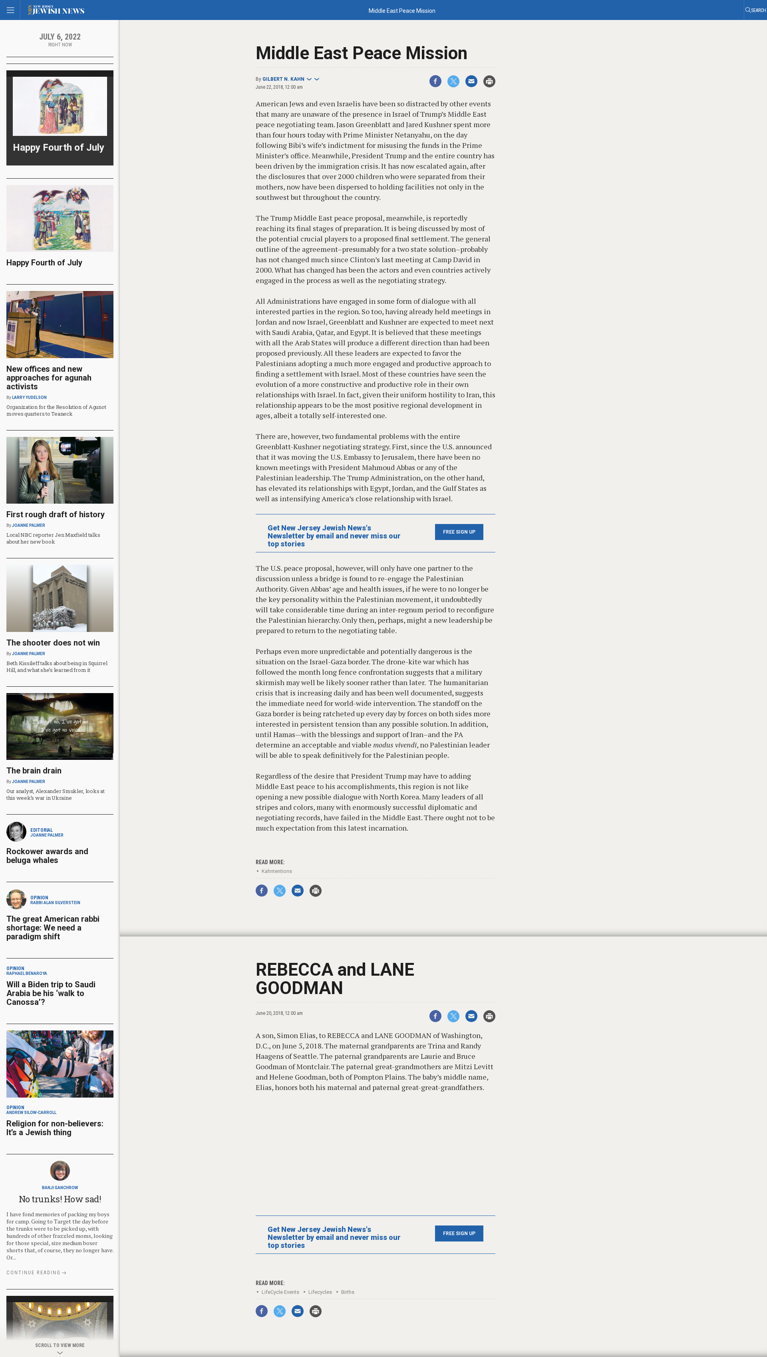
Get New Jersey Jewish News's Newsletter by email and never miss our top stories (334, 536)
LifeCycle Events (280, 1292)
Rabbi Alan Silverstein (55, 903)
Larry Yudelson (29, 397)
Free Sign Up (459, 532)
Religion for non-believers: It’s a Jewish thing (54, 1128)
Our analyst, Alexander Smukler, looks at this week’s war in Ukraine (55, 794)
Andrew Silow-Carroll (31, 1112)
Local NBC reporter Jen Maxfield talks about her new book (53, 538)
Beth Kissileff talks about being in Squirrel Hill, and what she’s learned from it (56, 667)
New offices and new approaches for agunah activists (48, 377)
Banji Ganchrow (60, 1188)
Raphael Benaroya (26, 973)
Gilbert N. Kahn (283, 79)
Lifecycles (320, 1292)
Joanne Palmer (28, 525)
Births (347, 1292)
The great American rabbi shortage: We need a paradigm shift (52, 927)
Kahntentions (277, 871)
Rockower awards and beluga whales (47, 856)
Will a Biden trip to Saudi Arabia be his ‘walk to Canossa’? (50, 993)
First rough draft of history (55, 514)
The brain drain (34, 770)
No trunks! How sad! (60, 1199)
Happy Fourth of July (58, 147)
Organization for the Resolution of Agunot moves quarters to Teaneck (56, 410)
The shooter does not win (53, 643)
